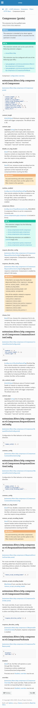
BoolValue (8, 584)
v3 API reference (14, 9)
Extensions (24, 9)
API (6, 9)
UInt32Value (9, 118)
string (12, 129)
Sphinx (11, 703)
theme (20, 703)
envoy (20, 2)
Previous (7, 693)
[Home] (3, 9)
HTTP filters (7, 11)
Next (31, 693)
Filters (31, 9)
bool (6, 152)
